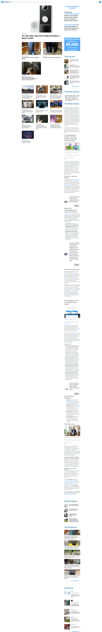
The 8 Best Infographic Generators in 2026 (26, 142)
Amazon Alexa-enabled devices (69, 484)
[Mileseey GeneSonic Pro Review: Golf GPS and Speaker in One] (72, 552)
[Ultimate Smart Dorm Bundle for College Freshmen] (66, 515)
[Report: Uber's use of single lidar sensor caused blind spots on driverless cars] (56, 89)
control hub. (73, 289)
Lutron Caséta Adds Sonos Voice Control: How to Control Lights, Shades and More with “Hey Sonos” (74, 72)
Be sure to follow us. (70, 494)
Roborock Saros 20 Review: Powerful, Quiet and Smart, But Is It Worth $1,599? (72, 577)
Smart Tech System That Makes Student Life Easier (74, 505)
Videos (45, 2)
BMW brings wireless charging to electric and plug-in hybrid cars (27, 126)
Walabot (74, 95)
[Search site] (100, 2)
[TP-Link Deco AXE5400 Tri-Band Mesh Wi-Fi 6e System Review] (28, 104)
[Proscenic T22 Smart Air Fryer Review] (52, 48)
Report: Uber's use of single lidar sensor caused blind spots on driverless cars (56, 97)
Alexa (71, 188)
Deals (34, 2)
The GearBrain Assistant (73, 332)
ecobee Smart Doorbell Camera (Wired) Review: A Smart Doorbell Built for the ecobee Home (71, 537)
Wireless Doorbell (71, 99)
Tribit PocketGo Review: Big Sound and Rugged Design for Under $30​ (71, 547)
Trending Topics (71, 91)
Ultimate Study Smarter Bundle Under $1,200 (73, 510)
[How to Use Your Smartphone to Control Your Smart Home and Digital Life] (66, 66)
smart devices (77, 328)
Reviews (29, 2)
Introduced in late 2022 (68, 213)
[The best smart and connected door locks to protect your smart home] (42, 89)
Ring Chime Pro (70, 100)
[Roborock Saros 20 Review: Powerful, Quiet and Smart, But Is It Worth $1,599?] (72, 572)
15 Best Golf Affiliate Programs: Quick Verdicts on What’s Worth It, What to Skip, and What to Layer (74, 520)
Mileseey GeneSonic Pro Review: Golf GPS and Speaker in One (71, 556)
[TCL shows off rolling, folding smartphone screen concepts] (56, 104)
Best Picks (24, 2)
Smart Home (24, 33)
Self (37, 109)
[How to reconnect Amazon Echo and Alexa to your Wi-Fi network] (66, 83)
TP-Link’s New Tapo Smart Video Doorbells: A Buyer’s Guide (41, 37)
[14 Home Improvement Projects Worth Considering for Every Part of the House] (67, 611)
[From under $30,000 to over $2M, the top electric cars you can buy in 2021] (28, 89)
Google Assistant (72, 483)
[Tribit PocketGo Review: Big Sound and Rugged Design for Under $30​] (72, 543)
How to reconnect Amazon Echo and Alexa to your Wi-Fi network (75, 82)
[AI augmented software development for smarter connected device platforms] (56, 119)
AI (69, 358)
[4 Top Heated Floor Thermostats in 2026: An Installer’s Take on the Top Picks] (42, 119)
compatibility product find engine (70, 480)
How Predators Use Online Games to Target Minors (75, 627)
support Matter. (76, 225)
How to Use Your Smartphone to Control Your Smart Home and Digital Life (75, 65)
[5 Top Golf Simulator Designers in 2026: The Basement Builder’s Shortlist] (67, 619)
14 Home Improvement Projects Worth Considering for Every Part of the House (75, 612)
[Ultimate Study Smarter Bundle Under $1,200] (66, 510)
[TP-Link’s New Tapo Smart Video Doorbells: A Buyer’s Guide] (42, 19)
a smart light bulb (76, 179)
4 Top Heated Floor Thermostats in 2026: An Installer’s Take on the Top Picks (41, 127)
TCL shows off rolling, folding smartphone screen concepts (56, 111)
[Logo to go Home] (7, 2)
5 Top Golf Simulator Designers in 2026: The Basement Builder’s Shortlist (75, 620)
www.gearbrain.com (67, 323)
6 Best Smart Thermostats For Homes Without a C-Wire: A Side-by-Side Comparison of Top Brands (75, 77)
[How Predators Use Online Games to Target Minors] (67, 626)
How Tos (38, 2)
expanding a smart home (70, 401)
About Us (49, 2)
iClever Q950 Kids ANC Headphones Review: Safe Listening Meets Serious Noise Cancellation (72, 566)
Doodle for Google (68, 95)
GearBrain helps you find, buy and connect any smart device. (75, 595)
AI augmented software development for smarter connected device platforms (56, 126)
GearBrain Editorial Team (75, 593)
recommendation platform (71, 14)
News (42, 2)
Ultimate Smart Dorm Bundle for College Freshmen (73, 514)
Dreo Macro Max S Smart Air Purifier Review (30, 58)
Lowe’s (77, 406)
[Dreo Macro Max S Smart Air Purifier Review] (31, 48)
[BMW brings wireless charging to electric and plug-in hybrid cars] (28, 119)
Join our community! (70, 24)
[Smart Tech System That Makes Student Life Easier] (66, 506)
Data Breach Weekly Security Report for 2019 (42, 111)
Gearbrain (74, 609)
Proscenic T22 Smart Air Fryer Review (52, 57)
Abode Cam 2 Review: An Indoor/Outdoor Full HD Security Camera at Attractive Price (29, 78)
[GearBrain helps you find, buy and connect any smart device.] (67, 593)
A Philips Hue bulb (67, 184)
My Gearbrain (18, 2)
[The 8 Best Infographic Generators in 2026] (28, 135)
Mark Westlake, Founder (75, 602)
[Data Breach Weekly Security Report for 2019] (42, 104)
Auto (23, 124)
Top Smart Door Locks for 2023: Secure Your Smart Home (41, 97)
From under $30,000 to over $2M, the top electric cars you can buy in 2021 (27, 97)
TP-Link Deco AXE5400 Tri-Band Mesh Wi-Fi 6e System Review (27, 112)
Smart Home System (71, 96)
